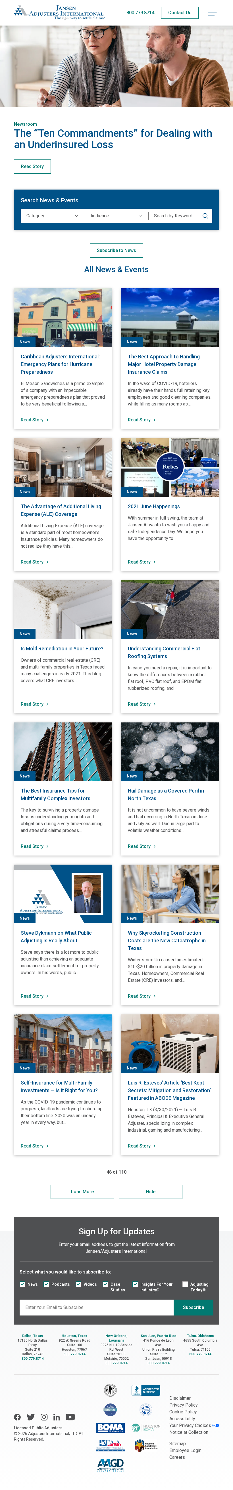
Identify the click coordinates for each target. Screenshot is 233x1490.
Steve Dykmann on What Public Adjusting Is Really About (56, 936)
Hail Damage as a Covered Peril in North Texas (166, 794)
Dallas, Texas (32, 1336)
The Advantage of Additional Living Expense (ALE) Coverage (61, 510)
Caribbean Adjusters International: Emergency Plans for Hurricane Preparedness (60, 364)
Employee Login (185, 1450)
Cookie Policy (183, 1412)
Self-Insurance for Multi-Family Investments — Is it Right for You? (59, 1086)
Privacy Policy (183, 1405)
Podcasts (60, 1284)
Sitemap (177, 1443)
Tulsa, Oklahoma (200, 1336)
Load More (82, 1191)
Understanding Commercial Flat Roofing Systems (164, 652)
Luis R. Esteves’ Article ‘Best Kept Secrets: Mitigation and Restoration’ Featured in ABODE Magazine (169, 1090)
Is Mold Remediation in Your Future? (62, 649)
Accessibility (182, 1418)
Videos (90, 1284)
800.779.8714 (140, 12)
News (33, 1284)
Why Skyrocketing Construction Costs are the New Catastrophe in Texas (167, 940)
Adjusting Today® (199, 1287)
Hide (150, 1191)
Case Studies (118, 1287)
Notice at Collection (188, 1432)
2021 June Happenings (154, 506)
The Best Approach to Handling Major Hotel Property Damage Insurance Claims (164, 364)
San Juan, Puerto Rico (158, 1336)
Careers (177, 1457)
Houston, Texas (74, 1336)
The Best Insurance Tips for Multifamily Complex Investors (55, 794)
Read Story (32, 166)
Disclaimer (180, 1398)
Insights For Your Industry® (156, 1287)
